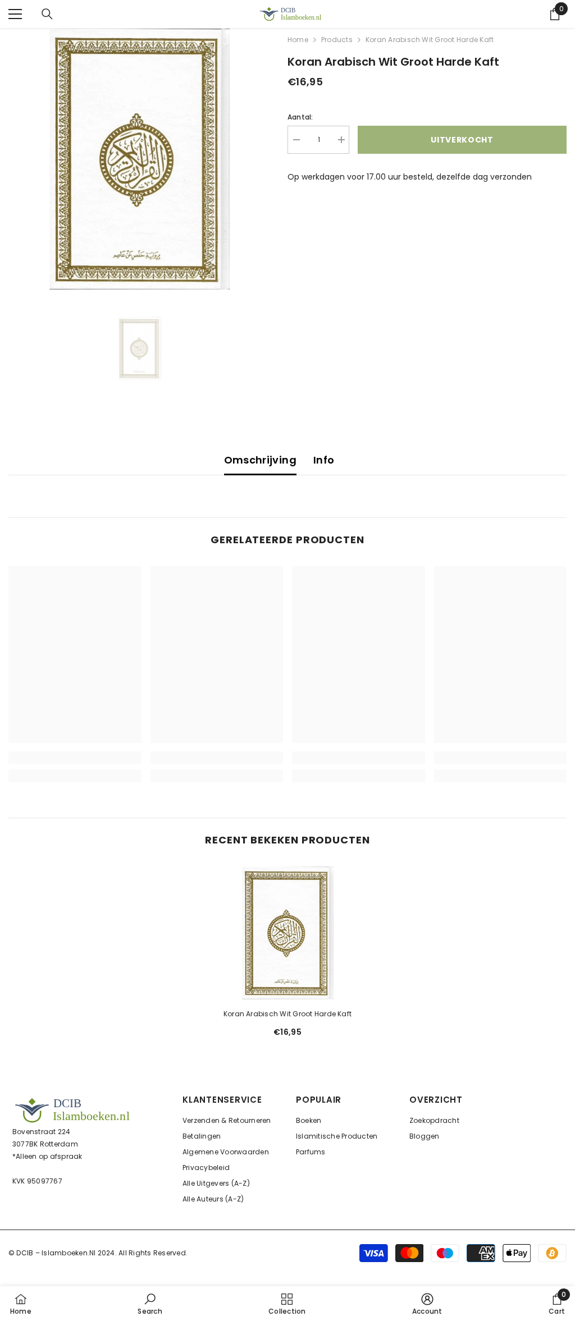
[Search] (47, 14)
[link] (75, 757)
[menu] (15, 14)
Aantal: (300, 117)
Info (323, 460)
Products (337, 39)
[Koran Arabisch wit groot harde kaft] (287, 932)
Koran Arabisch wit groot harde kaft (287, 1014)
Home (298, 39)
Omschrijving (260, 460)
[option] (139, 159)
